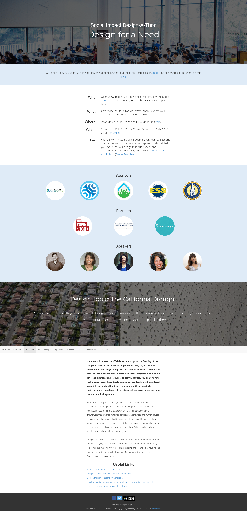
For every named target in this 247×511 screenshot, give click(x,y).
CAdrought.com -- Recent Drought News (105, 477)
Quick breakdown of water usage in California (107, 486)
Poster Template (125, 154)
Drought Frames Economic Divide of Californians (109, 473)
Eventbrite (110, 100)
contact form (157, 508)
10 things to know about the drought (103, 469)
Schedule (113, 133)
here (156, 73)
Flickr (123, 77)
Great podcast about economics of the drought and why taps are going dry (120, 481)
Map (157, 122)
